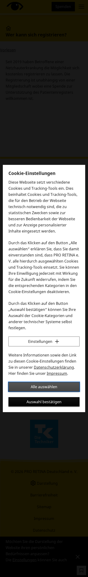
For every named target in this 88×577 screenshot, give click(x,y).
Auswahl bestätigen (44, 401)
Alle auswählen (44, 386)
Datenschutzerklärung (54, 367)
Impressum (57, 373)
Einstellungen (40, 341)
